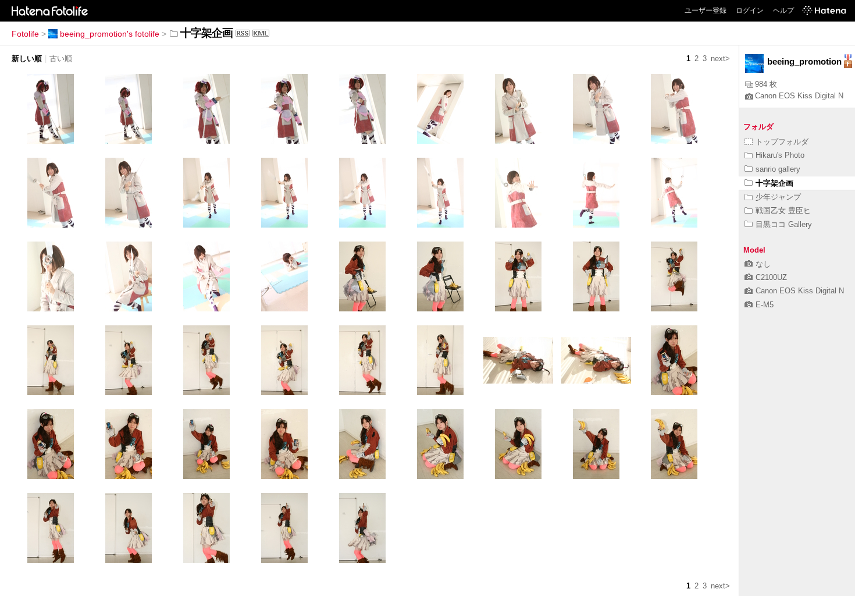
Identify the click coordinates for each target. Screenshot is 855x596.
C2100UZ (771, 277)
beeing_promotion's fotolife (109, 33)
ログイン (750, 10)
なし (763, 264)
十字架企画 (774, 183)
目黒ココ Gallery (784, 224)
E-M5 (765, 304)
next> (720, 58)
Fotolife (25, 33)
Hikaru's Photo (780, 155)
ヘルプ (783, 10)
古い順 (60, 58)
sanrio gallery (778, 169)
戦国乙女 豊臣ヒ (783, 210)
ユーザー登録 (705, 10)
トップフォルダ (782, 141)
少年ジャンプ (778, 197)
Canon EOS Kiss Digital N (799, 95)
